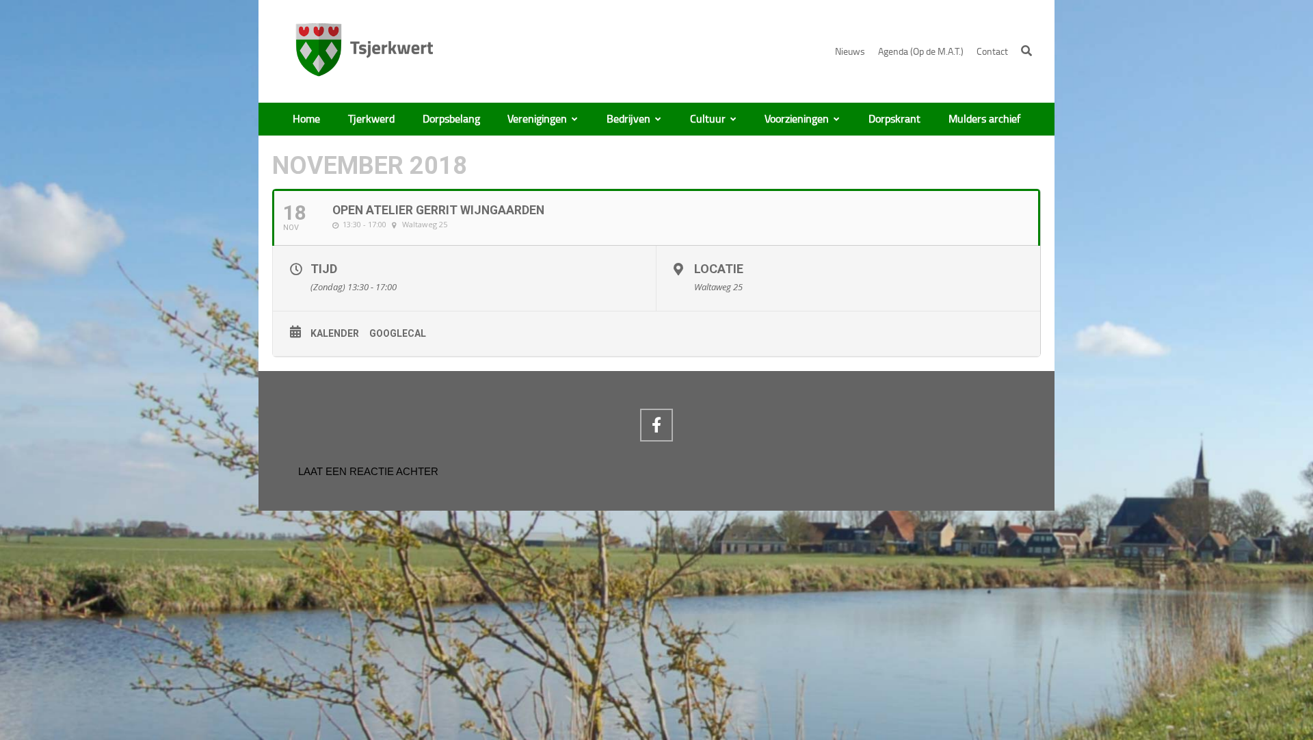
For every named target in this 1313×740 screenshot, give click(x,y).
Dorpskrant (894, 119)
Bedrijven (628, 119)
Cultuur (708, 119)
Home (306, 119)
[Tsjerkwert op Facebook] (656, 425)
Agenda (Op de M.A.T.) (921, 51)
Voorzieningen (797, 119)
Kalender (334, 333)
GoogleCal (397, 333)
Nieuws (850, 51)
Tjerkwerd (371, 119)
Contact (992, 51)
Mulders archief (984, 119)
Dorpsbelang (451, 119)
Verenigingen (537, 119)
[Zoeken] (1026, 50)
